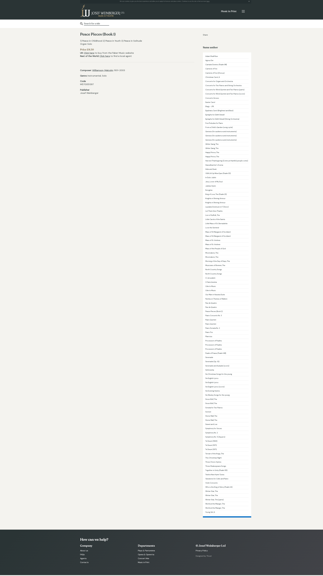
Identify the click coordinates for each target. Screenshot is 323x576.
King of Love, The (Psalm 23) (216, 194)
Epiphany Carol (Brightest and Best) (219, 111)
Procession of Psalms (213, 341)
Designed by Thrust (204, 556)
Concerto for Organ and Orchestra (219, 81)
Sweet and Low (211, 424)
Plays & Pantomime (146, 550)
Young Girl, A (210, 512)
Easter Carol (210, 102)
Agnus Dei (209, 60)
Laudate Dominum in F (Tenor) (217, 207)
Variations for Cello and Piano (216, 479)
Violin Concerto (211, 483)
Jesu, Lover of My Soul (214, 182)
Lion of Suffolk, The (212, 215)
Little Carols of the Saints (215, 219)
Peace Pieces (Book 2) (214, 311)
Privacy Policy (202, 550)
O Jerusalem (210, 278)
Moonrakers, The (211, 253)
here (208, 1)
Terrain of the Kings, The (214, 454)
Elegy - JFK (209, 106)
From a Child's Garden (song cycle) (219, 127)
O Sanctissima (211, 282)
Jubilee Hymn (210, 186)
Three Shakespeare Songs (215, 466)
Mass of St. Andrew (212, 240)
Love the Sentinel (212, 228)
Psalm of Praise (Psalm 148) (215, 353)
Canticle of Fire (211, 69)
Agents (83, 558)
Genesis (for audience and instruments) (221, 131)
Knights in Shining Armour (215, 198)
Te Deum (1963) (211, 441)
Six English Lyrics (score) (215, 387)
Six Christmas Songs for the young (218, 374)
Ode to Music (210, 286)
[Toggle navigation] (243, 11)
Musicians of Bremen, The (215, 265)
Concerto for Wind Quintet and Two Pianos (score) (225, 94)
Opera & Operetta (146, 554)
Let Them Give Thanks (214, 211)
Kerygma (208, 190)
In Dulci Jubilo (210, 177)
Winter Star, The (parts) (214, 500)
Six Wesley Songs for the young (217, 395)
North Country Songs (213, 269)
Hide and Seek (211, 169)
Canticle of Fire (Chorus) (215, 73)
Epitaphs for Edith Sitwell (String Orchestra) (222, 119)
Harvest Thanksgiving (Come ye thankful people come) (226, 161)
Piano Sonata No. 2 (212, 328)
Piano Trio (209, 332)
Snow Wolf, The (211, 399)
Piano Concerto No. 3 (213, 315)
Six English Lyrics (211, 378)
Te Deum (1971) (211, 445)
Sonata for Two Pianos (214, 408)
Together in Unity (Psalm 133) (216, 470)
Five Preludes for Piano (214, 123)
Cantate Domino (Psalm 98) (216, 65)
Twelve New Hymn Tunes (214, 475)
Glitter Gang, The (212, 144)
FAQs (82, 554)
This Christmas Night (213, 458)
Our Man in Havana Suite (215, 295)
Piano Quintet (210, 320)
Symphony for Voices (213, 428)
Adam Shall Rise (211, 56)
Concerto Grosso (212, 98)
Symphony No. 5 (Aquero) (215, 437)
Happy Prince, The (212, 152)
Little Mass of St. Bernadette (216, 223)
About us (84, 550)
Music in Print (228, 11)
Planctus (208, 336)
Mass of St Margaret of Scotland (218, 232)
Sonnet (208, 412)
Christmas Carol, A (212, 77)
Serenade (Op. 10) (212, 361)
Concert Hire (143, 558)
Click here (89, 52)
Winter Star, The (211, 491)
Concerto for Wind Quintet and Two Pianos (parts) (225, 90)
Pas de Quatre (211, 303)
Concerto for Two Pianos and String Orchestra (223, 85)
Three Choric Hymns (213, 462)
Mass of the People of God (215, 249)
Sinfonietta (209, 370)
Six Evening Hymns (212, 391)
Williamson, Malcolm (102, 70)
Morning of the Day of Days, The (217, 261)
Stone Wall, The (211, 416)
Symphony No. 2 (211, 433)
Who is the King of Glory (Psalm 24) (219, 487)
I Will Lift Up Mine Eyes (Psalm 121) (218, 173)
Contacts (84, 562)
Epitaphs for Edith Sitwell (214, 115)
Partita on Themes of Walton (216, 299)
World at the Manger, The (215, 504)
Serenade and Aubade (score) (217, 366)
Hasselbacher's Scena (214, 165)
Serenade (209, 357)
